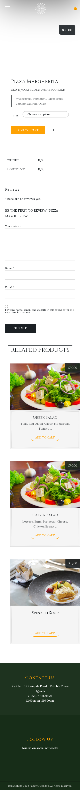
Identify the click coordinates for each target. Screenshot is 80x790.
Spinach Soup (45, 612)
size (15, 115)
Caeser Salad (45, 515)
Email (9, 287)
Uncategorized (53, 89)
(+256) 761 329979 (40, 696)
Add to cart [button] (45, 437)
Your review (13, 226)
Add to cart (28, 130)
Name (9, 268)
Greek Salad (45, 417)
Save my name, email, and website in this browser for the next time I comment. (39, 311)
